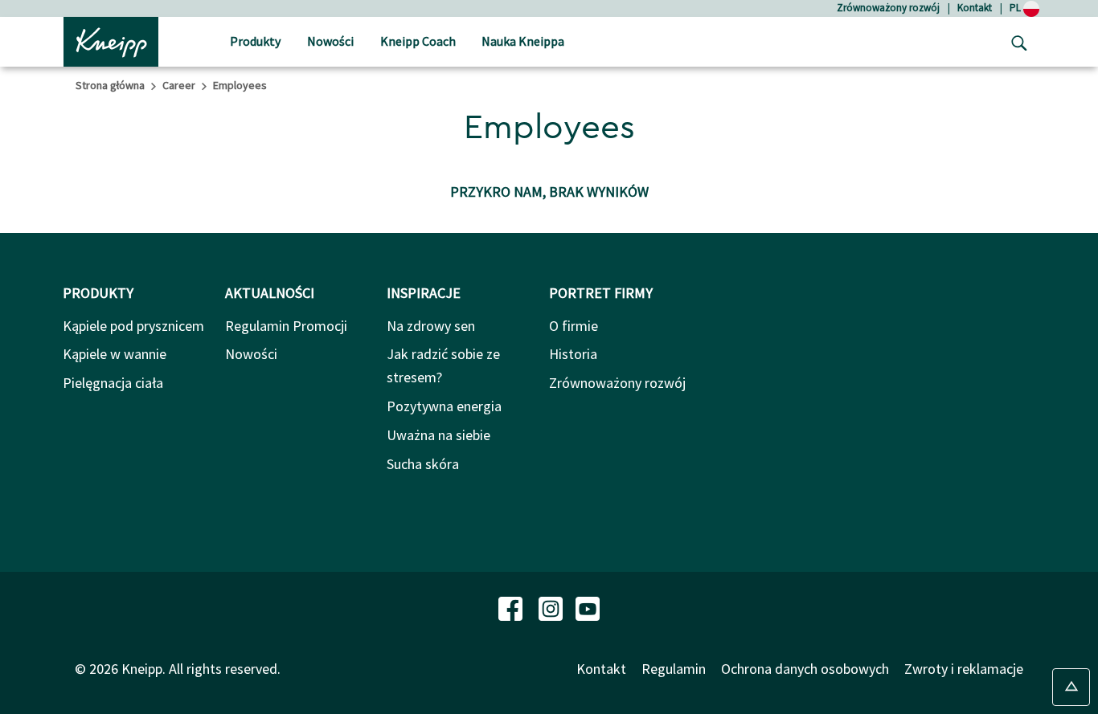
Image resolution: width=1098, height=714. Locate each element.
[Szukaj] (1015, 41)
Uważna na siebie (438, 435)
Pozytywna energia (444, 406)
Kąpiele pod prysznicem (133, 325)
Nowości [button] (330, 41)
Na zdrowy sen (431, 325)
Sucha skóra (423, 464)
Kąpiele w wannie (114, 354)
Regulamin (673, 668)
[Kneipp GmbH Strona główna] (111, 40)
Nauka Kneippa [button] (522, 41)
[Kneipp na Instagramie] (552, 607)
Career (178, 85)
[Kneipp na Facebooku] (512, 607)
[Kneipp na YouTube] (588, 607)
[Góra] (1071, 687)
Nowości (251, 354)
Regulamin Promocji (286, 325)
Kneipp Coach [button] (418, 41)
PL (1016, 7)
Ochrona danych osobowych (805, 668)
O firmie (573, 325)
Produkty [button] (255, 41)
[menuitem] (255, 42)
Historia (573, 354)
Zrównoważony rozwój (888, 7)
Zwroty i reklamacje (963, 668)
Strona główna (110, 85)
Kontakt (974, 7)
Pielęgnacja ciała (113, 382)
